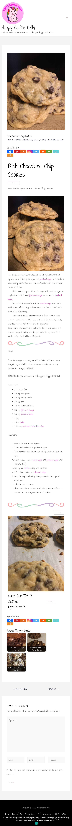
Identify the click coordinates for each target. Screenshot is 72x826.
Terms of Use (17, 814)
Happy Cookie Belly (18, 27)
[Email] (49, 151)
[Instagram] (30, 151)
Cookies (43, 139)
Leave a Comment (14, 139)
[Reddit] (43, 151)
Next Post (53, 689)
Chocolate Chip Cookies (31, 139)
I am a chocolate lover (55, 139)
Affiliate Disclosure (45, 814)
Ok (36, 823)
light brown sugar (35, 295)
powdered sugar (46, 278)
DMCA (64, 814)
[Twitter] (36, 151)
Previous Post (20, 689)
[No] (70, 820)
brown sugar (37, 459)
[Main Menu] (67, 18)
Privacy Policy (30, 814)
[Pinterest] (17, 151)
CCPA (57, 814)
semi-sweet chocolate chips (33, 426)
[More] (10, 155)
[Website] (56, 760)
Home (7, 814)
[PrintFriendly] (56, 151)
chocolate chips (45, 303)
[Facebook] (10, 151)
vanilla (22, 422)
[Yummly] (23, 151)
